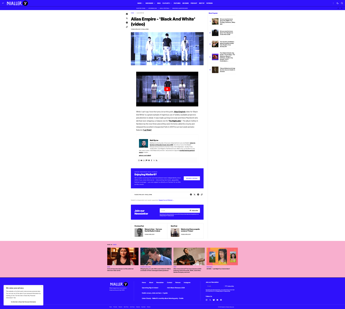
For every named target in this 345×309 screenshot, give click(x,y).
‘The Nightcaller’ (175, 121)
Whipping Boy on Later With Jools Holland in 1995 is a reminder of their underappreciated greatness (155, 269)
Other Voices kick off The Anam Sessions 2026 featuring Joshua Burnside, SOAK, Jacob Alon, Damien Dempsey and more (187, 270)
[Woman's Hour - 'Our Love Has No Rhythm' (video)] (149, 231)
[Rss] (156, 160)
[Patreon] (146, 160)
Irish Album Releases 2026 (176, 288)
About (151, 282)
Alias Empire (140, 12)
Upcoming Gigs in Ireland (150, 288)
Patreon (178, 282)
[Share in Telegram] (127, 23)
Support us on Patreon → (166, 200)
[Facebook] (151, 160)
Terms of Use (171, 215)
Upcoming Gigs (152, 8)
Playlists (120, 306)
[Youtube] (141, 160)
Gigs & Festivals (164, 8)
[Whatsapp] (144, 160)
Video (132, 12)
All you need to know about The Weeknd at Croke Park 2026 (226, 32)
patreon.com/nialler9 (145, 155)
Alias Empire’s (179, 112)
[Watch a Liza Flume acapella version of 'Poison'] (185, 231)
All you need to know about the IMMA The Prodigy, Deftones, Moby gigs (227, 21)
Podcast (115, 306)
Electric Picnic (141, 8)
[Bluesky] (149, 160)
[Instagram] (139, 160)
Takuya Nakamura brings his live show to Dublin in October (227, 69)
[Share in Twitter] (127, 18)
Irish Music (209, 266)
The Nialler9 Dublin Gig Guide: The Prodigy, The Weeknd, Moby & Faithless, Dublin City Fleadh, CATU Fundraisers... (227, 57)
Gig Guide (143, 306)
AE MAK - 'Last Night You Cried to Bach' (218, 269)
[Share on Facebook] (127, 14)
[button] (3, 3)
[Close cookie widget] (41, 286)
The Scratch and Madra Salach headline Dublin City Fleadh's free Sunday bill (227, 44)
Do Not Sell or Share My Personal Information (23, 302)
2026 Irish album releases (180, 8)
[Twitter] (154, 160)
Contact (169, 282)
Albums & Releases (145, 266)
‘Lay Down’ (147, 130)
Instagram (187, 282)
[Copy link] (127, 27)
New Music (126, 306)
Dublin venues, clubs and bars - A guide (155, 293)
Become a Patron (191, 178)
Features (138, 306)
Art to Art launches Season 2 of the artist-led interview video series (120, 269)
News (108, 266)
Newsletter (160, 282)
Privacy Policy (163, 215)
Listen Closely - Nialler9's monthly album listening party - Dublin (162, 298)
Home (144, 282)
